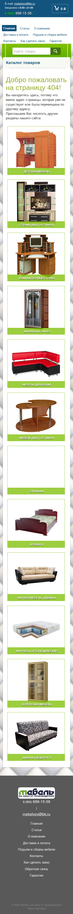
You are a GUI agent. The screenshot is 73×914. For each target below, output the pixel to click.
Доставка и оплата (15, 34)
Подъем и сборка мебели (50, 34)
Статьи (24, 28)
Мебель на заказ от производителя (41, 905)
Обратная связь (36, 868)
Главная (9, 28)
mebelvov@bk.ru (24, 3)
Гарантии (56, 40)
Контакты (9, 40)
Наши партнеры (37, 908)
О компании (42, 28)
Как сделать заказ (33, 40)
